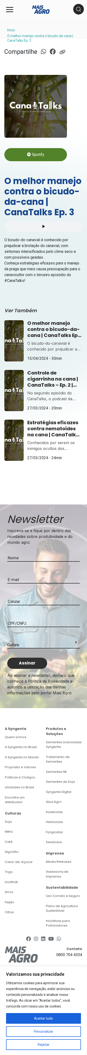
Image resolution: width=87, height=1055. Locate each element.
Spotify (37, 154)
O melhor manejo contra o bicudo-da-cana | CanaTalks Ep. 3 (53, 329)
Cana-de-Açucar (19, 862)
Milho (9, 831)
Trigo (9, 872)
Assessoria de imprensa (57, 874)
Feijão (9, 902)
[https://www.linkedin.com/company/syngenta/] (43, 939)
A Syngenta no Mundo (22, 757)
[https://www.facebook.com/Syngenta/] (28, 939)
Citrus (9, 912)
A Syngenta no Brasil (21, 747)
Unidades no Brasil (19, 787)
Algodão (12, 851)
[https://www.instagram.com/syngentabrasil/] (36, 939)
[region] (43, 1010)
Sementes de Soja (60, 781)
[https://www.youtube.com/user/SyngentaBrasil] (51, 939)
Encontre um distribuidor (15, 800)
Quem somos (15, 737)
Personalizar (43, 1031)
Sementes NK (56, 771)
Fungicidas (54, 832)
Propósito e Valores (20, 767)
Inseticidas (54, 812)
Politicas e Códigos (20, 777)
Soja (8, 821)
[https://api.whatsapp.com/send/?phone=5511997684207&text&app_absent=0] (59, 939)
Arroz (9, 892)
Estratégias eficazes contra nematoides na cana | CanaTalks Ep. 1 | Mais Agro (53, 429)
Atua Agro (54, 801)
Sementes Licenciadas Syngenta (64, 744)
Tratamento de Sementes (58, 759)
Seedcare (54, 842)
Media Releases (58, 861)
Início (11, 30)
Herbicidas (54, 822)
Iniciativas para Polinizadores (58, 923)
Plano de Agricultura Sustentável (62, 908)
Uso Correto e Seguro (63, 896)
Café (9, 841)
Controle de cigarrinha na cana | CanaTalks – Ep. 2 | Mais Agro (52, 379)
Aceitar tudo (43, 1018)
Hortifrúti (11, 882)
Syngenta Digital (58, 792)
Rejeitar (44, 1045)
